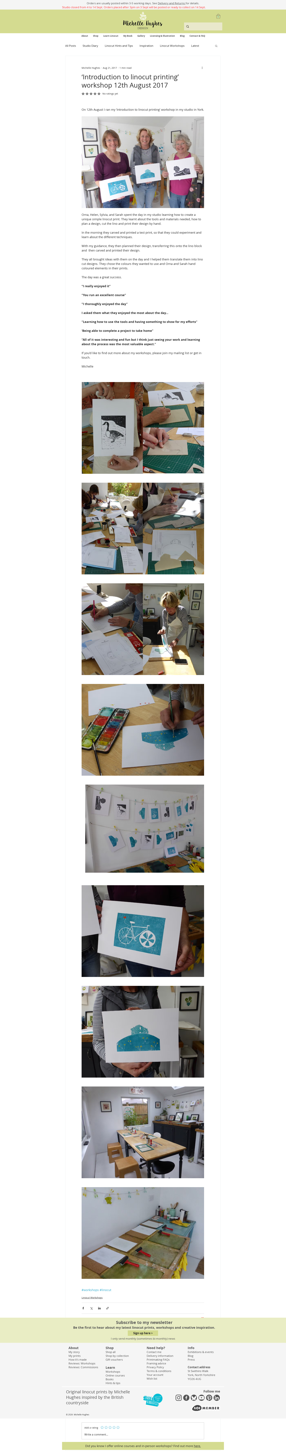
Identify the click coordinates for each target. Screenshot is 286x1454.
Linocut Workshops (172, 46)
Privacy (155, 1367)
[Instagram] (178, 1398)
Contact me (154, 1352)
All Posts (70, 46)
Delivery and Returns (172, 3)
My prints (75, 1356)
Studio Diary (90, 46)
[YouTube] (201, 1398)
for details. (192, 3)
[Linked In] (217, 1398)
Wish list (152, 1378)
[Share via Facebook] (83, 1308)
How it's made (78, 1359)
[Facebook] (186, 1398)
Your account (155, 1375)
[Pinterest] (209, 1398)
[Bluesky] (194, 1398)
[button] (218, 16)
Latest (195, 46)
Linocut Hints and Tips (119, 46)
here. (197, 1446)
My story (74, 1352)
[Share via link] (107, 1308)
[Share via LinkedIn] (99, 1308)
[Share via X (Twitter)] (91, 1308)
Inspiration (146, 46)
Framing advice (156, 1363)
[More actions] (202, 68)
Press (191, 1359)
